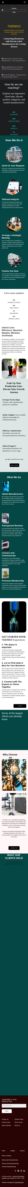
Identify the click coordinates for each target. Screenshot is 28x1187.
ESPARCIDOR (19, 1182)
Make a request (14, 465)
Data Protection (6, 1125)
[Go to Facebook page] (18, 1171)
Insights (12, 1151)
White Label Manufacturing (10, 1160)
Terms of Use (18, 1122)
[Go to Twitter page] (15, 1171)
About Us (17, 1125)
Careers (22, 1151)
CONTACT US (14, 848)
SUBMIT (7, 1111)
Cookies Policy (18, 1119)
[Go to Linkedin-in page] (24, 1171)
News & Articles (6, 1155)
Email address (5, 1103)
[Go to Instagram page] (21, 1171)
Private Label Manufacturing (10, 1163)
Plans (3, 1151)
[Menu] (25, 2)
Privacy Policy (6, 1122)
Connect (20, 706)
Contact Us (5, 1119)
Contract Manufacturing (9, 1166)
